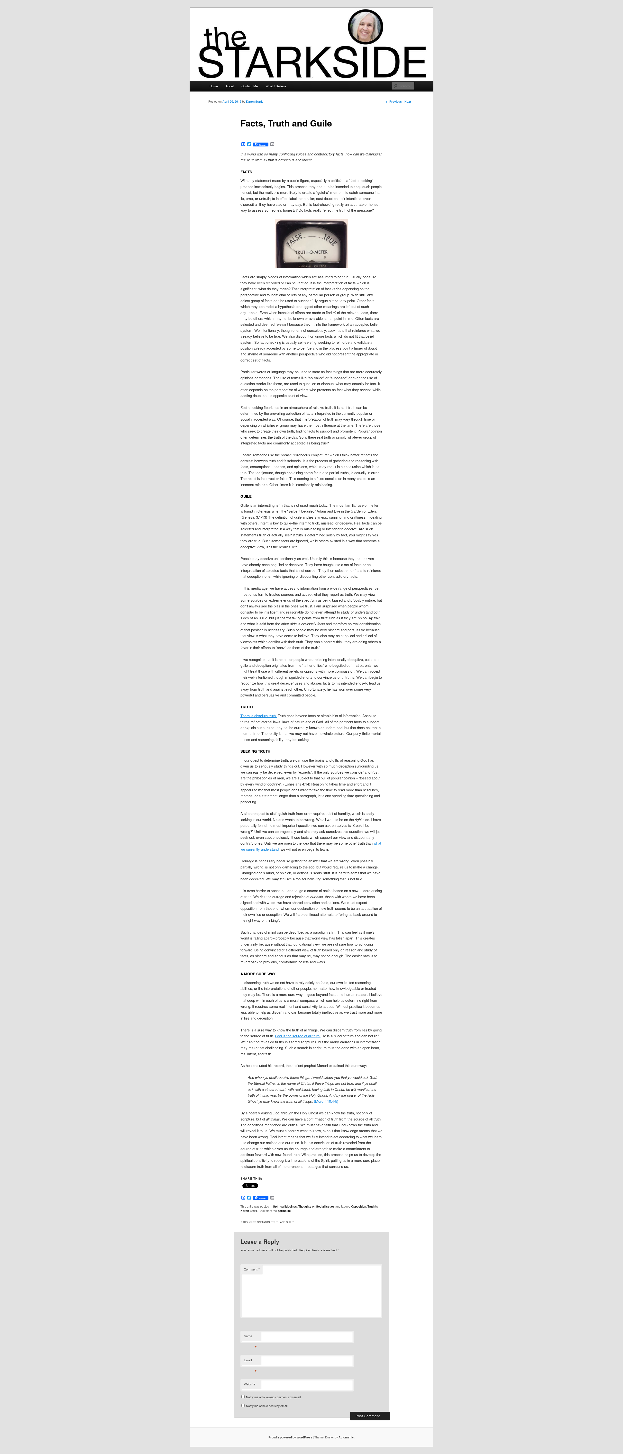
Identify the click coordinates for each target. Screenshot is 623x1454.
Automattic (346, 1437)
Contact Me (249, 86)
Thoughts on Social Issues (316, 1206)
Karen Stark (254, 101)
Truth (371, 1206)
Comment (252, 1269)
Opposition (358, 1206)
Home (214, 86)
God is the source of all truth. (298, 1035)
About (230, 86)
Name (250, 1337)
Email (250, 1361)
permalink (285, 1211)
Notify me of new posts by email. (267, 1406)
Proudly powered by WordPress (290, 1437)
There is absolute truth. (258, 715)
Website (249, 1384)
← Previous (394, 101)
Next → (409, 101)
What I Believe (276, 86)
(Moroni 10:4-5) (326, 1101)
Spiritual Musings (285, 1206)
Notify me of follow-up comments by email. (274, 1397)
